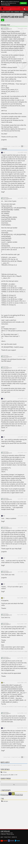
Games (12, 12)
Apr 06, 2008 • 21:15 (22, 713)
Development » (12, 14)
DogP (4, 152)
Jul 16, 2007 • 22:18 (22, 499)
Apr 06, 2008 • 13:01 (22, 682)
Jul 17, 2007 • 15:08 (22, 571)
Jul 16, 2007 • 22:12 (22, 452)
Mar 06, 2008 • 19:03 (22, 624)
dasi (4, 598)
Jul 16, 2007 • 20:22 (22, 367)
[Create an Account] (2, 20)
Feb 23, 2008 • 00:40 (22, 598)
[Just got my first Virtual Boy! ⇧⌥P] (24, 14)
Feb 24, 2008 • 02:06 (22, 614)
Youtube (5, 840)
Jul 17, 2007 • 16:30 (22, 584)
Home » (3, 14)
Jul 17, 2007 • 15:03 (22, 558)
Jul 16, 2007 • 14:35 (22, 28)
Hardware (22, 12)
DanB (9, 624)
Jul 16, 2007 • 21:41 (22, 398)
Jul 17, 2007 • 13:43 (22, 527)
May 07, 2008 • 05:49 (22, 728)
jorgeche (10, 28)
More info (7, 4)
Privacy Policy (7, 837)
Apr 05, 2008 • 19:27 (22, 658)
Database (8, 12)
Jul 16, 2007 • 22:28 (22, 515)
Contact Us (14, 837)
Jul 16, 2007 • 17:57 (22, 356)
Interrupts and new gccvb (12, 16)
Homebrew (16, 12)
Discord (12, 840)
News (3, 12)
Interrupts (5, 801)
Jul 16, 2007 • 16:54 (22, 152)
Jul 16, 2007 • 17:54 (22, 198)
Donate (18, 840)
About (2, 837)
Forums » (7, 14)
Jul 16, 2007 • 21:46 (22, 437)
